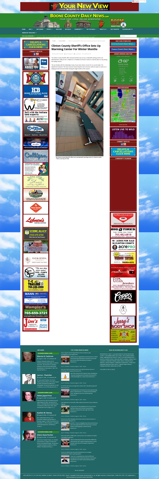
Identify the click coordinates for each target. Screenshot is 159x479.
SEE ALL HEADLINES (79, 470)
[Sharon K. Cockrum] (29, 361)
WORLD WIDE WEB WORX (85, 477)
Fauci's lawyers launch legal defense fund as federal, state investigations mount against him (76, 353)
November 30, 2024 (58, 54)
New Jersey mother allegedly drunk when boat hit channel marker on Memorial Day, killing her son (78, 420)
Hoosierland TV (127, 29)
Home (23, 29)
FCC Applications (130, 475)
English (136, 1)
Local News (78, 54)
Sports (49, 29)
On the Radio (91, 29)
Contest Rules (110, 475)
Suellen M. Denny (44, 413)
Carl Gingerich (69, 54)
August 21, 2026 (42, 358)
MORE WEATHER (123, 124)
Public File (118, 475)
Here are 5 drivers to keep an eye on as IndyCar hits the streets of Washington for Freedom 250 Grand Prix (77, 370)
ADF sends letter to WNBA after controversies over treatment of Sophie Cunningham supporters (79, 436)
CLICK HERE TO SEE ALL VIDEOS (107, 369)
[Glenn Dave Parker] (29, 439)
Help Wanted (115, 29)
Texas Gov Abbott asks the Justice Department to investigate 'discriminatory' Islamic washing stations (76, 453)
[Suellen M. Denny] (29, 419)
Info (30, 29)
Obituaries (39, 29)
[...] (45, 370)
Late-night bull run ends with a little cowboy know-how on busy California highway (79, 403)
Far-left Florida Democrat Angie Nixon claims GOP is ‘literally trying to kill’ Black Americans (79, 386)
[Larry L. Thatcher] (29, 380)
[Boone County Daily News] (79, 20)
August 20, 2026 (42, 415)
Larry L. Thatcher (44, 375)
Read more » (73, 362)
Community (78, 29)
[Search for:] (128, 36)
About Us (103, 29)
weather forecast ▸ (123, 84)
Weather (59, 29)
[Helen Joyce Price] (29, 399)
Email (67, 475)
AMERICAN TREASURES (28, 33)
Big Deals (68, 29)
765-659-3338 (61, 475)
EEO (123, 475)
